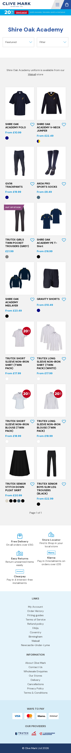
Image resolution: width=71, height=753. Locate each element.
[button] (57, 4)
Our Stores (35, 675)
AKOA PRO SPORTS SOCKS (47, 185)
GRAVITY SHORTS (48, 299)
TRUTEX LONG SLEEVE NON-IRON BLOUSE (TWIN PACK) (48, 426)
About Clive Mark (35, 663)
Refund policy (35, 624)
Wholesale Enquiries (36, 671)
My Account (35, 606)
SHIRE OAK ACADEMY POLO (15, 125)
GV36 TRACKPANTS (14, 185)
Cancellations (35, 684)
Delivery (35, 680)
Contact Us (35, 667)
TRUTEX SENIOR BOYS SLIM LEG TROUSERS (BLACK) (47, 488)
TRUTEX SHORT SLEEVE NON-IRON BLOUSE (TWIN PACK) (17, 426)
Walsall (32, 74)
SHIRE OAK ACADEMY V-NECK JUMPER (48, 127)
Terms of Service (36, 619)
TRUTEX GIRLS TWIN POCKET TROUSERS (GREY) (17, 243)
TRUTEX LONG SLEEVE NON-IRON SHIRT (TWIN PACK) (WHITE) (48, 363)
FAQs (36, 628)
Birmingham (35, 636)
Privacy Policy (35, 688)
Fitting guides (35, 615)
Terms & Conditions (36, 692)
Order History (35, 611)
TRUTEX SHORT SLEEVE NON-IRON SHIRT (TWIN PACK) (17, 363)
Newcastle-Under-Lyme (35, 645)
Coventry (35, 632)
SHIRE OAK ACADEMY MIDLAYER (12, 302)
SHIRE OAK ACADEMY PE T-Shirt (47, 243)
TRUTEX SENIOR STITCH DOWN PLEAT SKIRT (15, 487)
